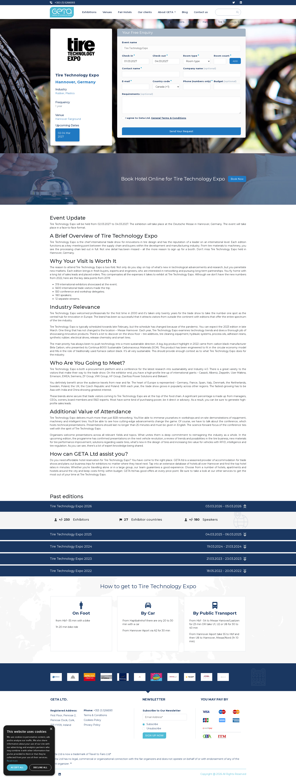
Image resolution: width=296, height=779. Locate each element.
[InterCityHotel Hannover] (173, 677)
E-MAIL (127, 81)
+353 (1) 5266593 (64, 2)
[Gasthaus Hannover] (223, 677)
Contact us (201, 12)
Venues (107, 12)
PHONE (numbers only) (196, 81)
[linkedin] (241, 2)
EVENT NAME (129, 42)
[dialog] (29, 750)
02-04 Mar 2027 (64, 134)
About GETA (166, 12)
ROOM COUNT (220, 55)
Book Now (237, 179)
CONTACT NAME (132, 68)
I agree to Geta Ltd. (156, 118)
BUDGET (225, 81)
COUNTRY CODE (162, 81)
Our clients (145, 12)
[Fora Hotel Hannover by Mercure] (206, 677)
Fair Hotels (125, 12)
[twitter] (233, 2)
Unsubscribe (153, 728)
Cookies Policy (92, 720)
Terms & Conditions (95, 715)
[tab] (148, 514)
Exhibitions (89, 12)
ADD (235, 61)
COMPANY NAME (199, 68)
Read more (12, 760)
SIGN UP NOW (154, 735)
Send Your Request (181, 131)
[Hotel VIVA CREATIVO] (89, 677)
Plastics (70, 93)
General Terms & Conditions (168, 118)
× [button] (51, 729)
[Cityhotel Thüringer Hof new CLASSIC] (156, 677)
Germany (193, 21)
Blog (185, 12)
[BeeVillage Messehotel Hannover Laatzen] (190, 677)
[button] (148, 506)
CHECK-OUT (160, 55)
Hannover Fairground (68, 119)
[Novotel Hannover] (123, 677)
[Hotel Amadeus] (106, 677)
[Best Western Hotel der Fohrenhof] (56, 677)
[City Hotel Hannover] (73, 677)
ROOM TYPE (191, 55)
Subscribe (152, 724)
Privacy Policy (92, 724)
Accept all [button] (17, 767)
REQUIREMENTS (137, 94)
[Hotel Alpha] (140, 677)
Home (164, 21)
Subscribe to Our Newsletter (162, 710)
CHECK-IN (128, 55)
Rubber (59, 93)
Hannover (208, 21)
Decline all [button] (40, 767)
